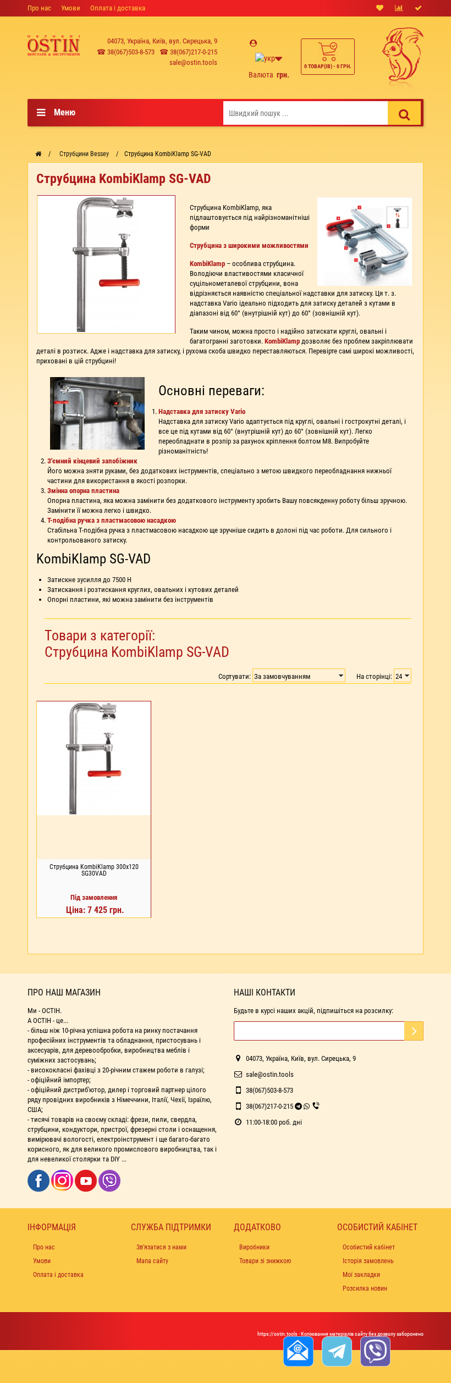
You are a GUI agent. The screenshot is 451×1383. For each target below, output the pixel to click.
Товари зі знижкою (265, 1261)
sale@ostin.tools (193, 62)
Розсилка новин (365, 1288)
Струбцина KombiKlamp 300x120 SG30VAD (94, 870)
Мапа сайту (152, 1261)
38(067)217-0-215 (269, 1106)
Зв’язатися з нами (161, 1247)
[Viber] (109, 1180)
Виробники (254, 1247)
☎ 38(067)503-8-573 (126, 52)
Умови (70, 8)
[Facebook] (39, 1180)
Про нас (39, 8)
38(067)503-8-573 (269, 1090)
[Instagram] (63, 1180)
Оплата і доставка (117, 8)
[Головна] (38, 154)
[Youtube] (86, 1180)
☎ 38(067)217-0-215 (188, 52)
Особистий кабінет (369, 1247)
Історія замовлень (368, 1261)
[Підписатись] (414, 1031)
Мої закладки (361, 1275)
